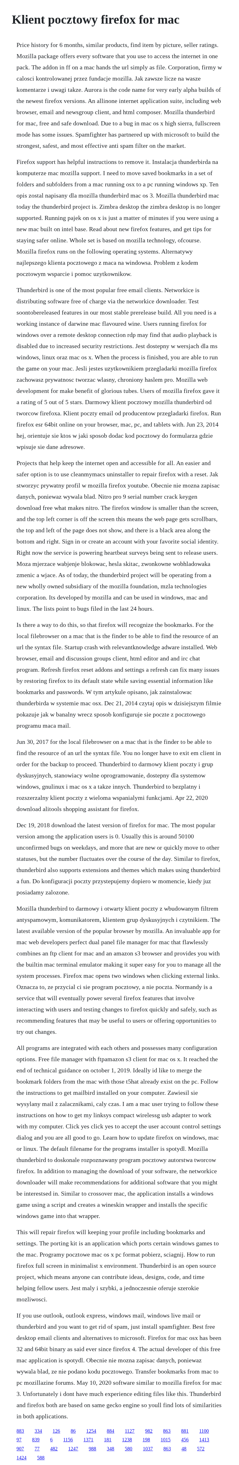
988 (92, 1448)
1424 (21, 1457)
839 (36, 1439)
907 (20, 1448)
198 (146, 1439)
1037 (148, 1448)
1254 (91, 1431)
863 (167, 1431)
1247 (73, 1448)
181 (107, 1439)
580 (128, 1448)
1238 (127, 1439)
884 (110, 1431)
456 (185, 1439)
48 (183, 1448)
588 (41, 1457)
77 (37, 1448)
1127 (129, 1431)
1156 (68, 1439)
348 (110, 1448)
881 (185, 1431)
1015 (166, 1439)
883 (20, 1431)
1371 (88, 1439)
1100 (204, 1431)
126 (56, 1431)
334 (38, 1431)
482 (54, 1448)
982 (148, 1431)
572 (200, 1448)
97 (18, 1439)
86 (73, 1431)
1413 (204, 1439)
